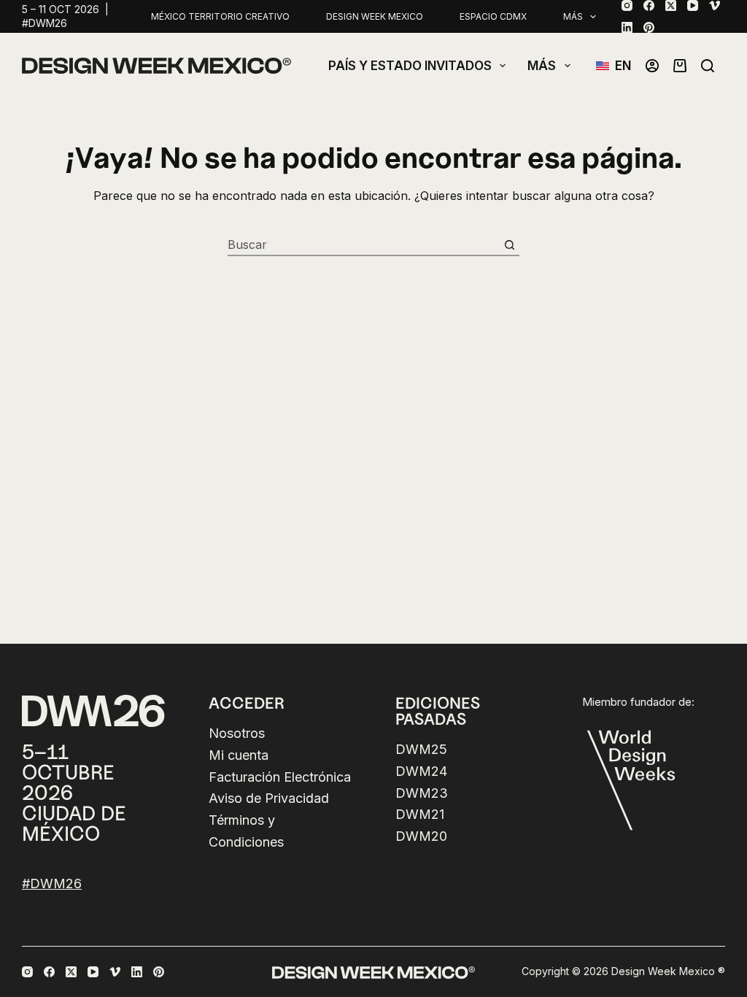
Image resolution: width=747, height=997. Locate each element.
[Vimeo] (714, 5)
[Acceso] (652, 65)
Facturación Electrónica (280, 777)
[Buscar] (707, 65)
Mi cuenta (238, 755)
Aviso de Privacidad (269, 798)
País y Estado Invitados (410, 65)
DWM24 (421, 771)
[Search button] (509, 244)
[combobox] (363, 244)
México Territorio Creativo (220, 16)
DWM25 (421, 749)
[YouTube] (692, 5)
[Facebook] (648, 5)
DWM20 (421, 836)
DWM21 (419, 814)
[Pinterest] (648, 27)
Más (573, 16)
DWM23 (421, 793)
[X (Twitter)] (670, 5)
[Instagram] (627, 5)
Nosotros (237, 733)
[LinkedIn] (627, 27)
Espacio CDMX (493, 16)
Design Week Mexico (374, 16)
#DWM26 (52, 883)
